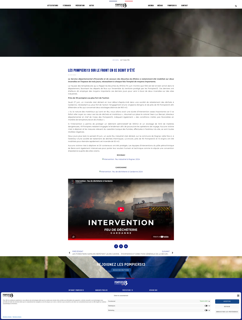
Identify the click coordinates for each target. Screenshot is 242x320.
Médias (160, 5)
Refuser (227, 307)
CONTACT (184, 5)
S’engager (67, 5)
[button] (238, 296)
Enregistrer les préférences (227, 312)
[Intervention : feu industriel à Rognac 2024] (121, 159)
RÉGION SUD (153, 290)
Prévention (80, 5)
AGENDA (151, 5)
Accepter (227, 301)
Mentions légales (7, 317)
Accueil (116, 60)
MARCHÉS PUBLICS (101, 290)
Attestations (52, 5)
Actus (91, 5)
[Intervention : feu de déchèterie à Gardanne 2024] (121, 172)
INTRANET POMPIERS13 (76, 290)
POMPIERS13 (172, 5)
